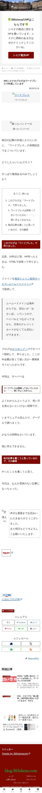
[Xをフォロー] (30, 643)
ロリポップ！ (19, 349)
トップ (11, 776)
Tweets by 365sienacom (15, 753)
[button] (34, 628)
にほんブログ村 (11, 599)
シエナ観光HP (21, 55)
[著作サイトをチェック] (11, 643)
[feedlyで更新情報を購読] (11, 649)
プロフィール (31, 776)
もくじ (17, 193)
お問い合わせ (11, 779)
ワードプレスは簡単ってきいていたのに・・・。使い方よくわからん (23, 215)
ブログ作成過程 (9, 611)
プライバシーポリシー (21, 783)
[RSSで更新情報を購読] (30, 649)
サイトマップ (31, 779)
